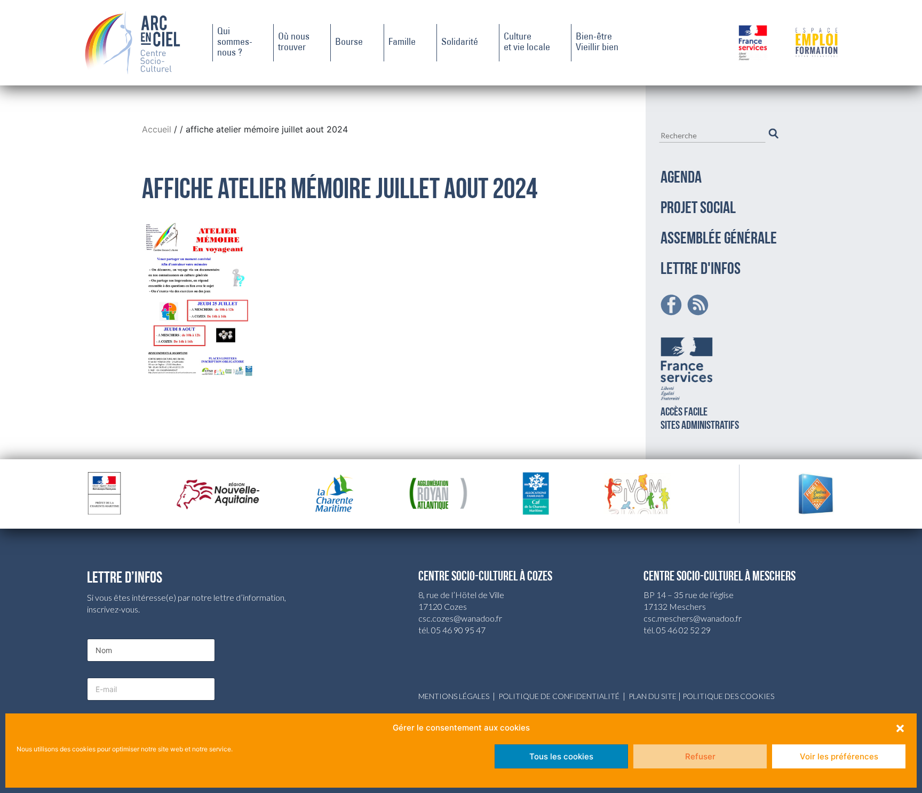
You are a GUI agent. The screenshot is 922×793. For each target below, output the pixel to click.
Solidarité (459, 43)
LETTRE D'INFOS (701, 269)
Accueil (158, 129)
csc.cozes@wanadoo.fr (460, 618)
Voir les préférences (839, 756)
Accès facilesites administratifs (700, 419)
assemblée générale (719, 239)
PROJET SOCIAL (698, 208)
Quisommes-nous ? (234, 42)
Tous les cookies (561, 756)
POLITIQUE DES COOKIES (728, 696)
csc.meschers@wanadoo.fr (692, 618)
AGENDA (681, 178)
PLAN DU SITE (653, 696)
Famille (402, 43)
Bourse (349, 43)
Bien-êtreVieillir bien (597, 43)
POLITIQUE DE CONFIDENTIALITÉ (558, 696)
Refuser (700, 756)
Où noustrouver (293, 43)
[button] (900, 728)
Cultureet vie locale (527, 43)
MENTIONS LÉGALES (453, 696)
